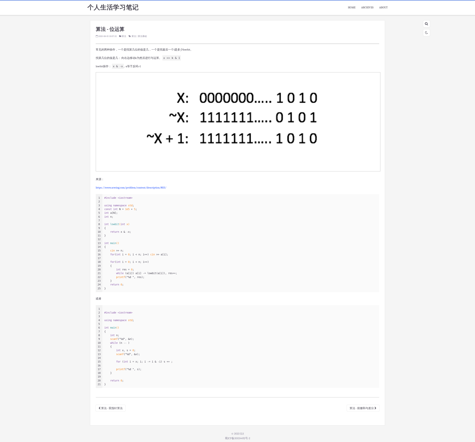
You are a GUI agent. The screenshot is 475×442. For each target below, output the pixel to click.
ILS (242, 433)
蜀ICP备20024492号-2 (237, 438)
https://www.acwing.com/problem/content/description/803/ (131, 187)
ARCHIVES (367, 7)
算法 (124, 36)
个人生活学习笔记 (113, 7)
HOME (352, 7)
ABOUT (383, 7)
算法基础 (142, 36)
